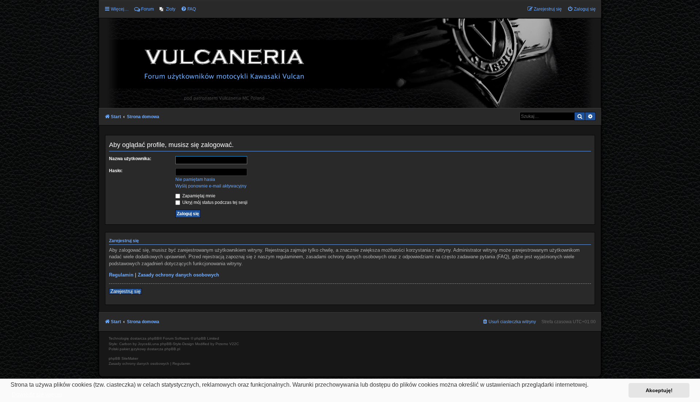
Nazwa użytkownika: (130, 158)
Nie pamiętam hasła (195, 179)
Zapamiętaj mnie (198, 195)
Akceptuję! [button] (659, 390)
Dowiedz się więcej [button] (37, 394)
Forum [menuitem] (147, 9)
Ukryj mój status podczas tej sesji (214, 202)
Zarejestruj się (125, 291)
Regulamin (121, 275)
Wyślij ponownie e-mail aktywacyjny (210, 186)
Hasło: (115, 170)
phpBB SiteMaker (123, 358)
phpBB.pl (172, 349)
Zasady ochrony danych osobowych (178, 275)
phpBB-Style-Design (177, 344)
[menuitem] (167, 9)
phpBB (153, 338)
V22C (234, 344)
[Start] (350, 63)
